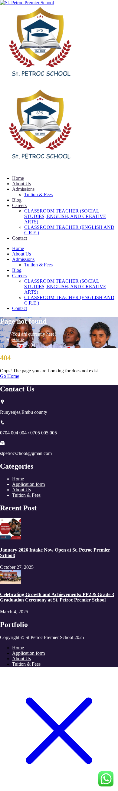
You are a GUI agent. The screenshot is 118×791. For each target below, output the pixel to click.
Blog (16, 200)
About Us (21, 183)
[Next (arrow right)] (107, 396)
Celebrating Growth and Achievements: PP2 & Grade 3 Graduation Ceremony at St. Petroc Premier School (57, 597)
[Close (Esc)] (98, 6)
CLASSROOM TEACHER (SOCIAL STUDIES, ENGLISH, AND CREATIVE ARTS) (65, 216)
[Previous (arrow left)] (10, 396)
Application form (28, 484)
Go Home (9, 376)
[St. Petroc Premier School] (40, 85)
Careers (19, 205)
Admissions (23, 189)
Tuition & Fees (38, 194)
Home (18, 178)
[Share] (84, 6)
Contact (19, 238)
